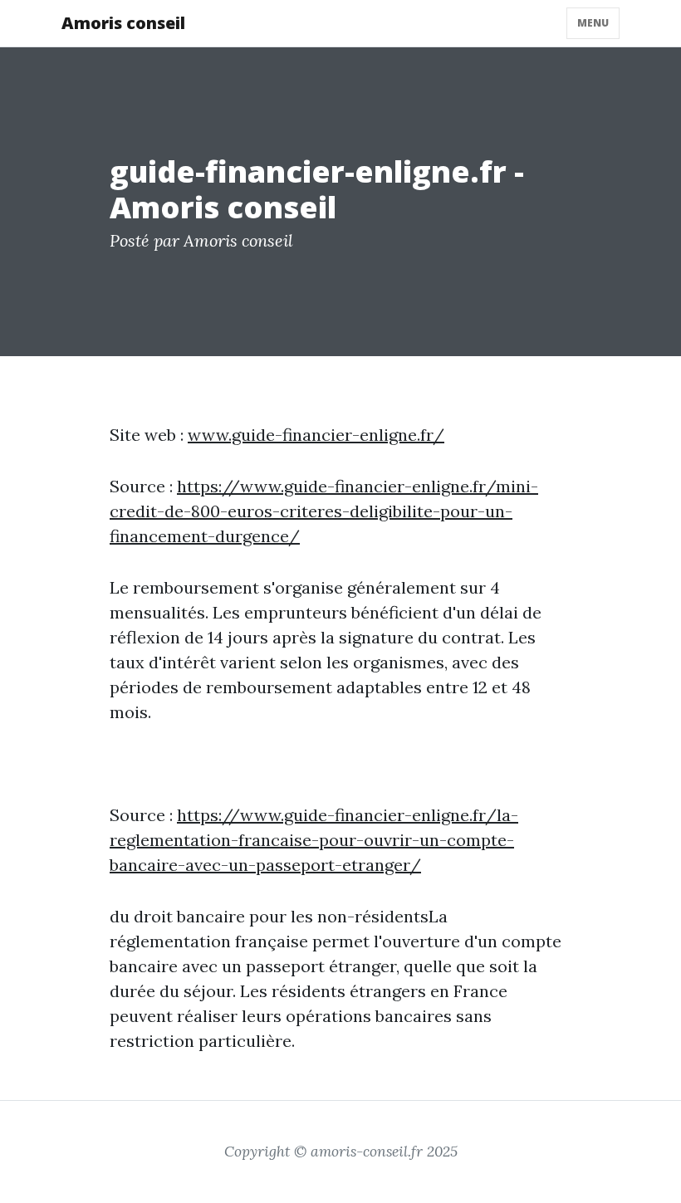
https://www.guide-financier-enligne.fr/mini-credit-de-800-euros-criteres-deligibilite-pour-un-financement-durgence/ (324, 511)
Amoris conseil (123, 23)
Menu (593, 23)
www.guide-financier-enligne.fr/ (316, 434)
